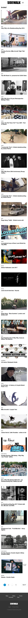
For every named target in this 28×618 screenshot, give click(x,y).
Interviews (11, 597)
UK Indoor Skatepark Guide (14, 354)
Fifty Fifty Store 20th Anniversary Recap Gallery (14, 164)
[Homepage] (14, 603)
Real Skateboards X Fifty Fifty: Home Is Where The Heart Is (14, 331)
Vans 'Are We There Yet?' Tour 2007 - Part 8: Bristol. (14, 116)
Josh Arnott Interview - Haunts (14, 282)
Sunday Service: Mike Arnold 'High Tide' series (14, 44)
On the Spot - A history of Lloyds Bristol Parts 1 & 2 (14, 378)
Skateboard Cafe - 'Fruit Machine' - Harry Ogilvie (14, 521)
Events (20, 596)
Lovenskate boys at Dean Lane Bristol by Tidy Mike (14, 236)
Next (24, 585)
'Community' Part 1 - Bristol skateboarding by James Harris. (14, 189)
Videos (13, 596)
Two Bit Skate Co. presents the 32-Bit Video (14, 67)
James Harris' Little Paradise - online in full (14, 424)
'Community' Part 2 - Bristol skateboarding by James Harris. (14, 140)
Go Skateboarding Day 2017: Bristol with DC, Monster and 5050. (14, 497)
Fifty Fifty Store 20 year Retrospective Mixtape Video (14, 91)
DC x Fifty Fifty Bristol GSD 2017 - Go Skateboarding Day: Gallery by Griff (14, 473)
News (7, 596)
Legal (9, 607)
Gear (18, 597)
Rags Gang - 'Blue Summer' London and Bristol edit (14, 306)
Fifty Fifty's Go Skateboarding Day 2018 (14, 20)
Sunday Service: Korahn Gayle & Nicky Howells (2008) (14, 546)
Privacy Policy (15, 607)
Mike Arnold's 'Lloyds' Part (14, 401)
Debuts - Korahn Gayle (14, 569)
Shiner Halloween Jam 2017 (14, 259)
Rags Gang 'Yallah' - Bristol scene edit (14, 212)
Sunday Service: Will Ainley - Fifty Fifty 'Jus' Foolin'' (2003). (14, 448)
